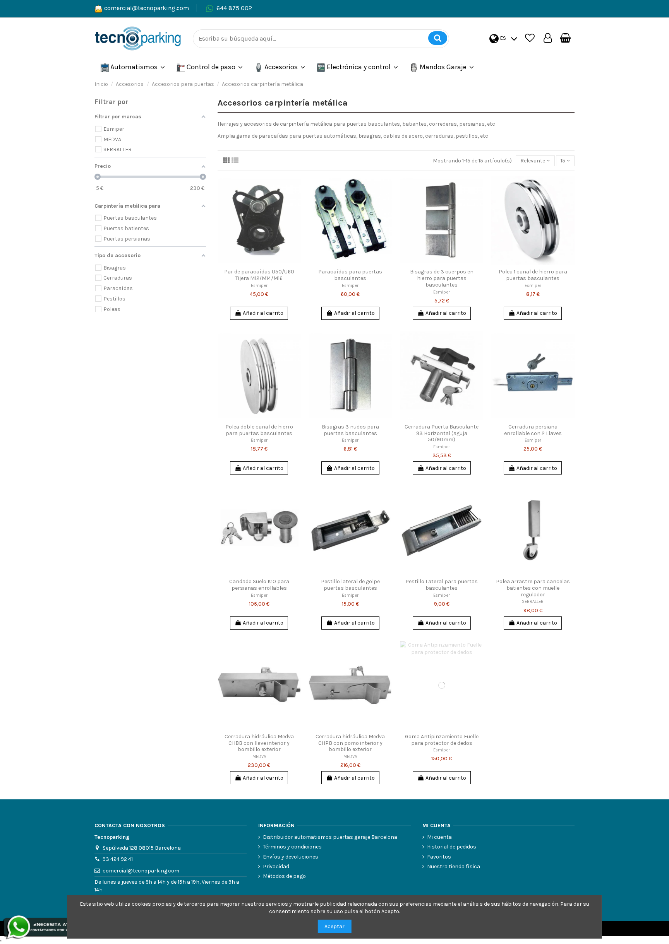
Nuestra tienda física (453, 866)
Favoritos (439, 857)
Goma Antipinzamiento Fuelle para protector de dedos (442, 739)
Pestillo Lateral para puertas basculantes (441, 584)
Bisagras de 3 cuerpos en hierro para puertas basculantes (441, 278)
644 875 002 (234, 8)
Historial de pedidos (451, 846)
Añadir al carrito (263, 313)
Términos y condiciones (292, 846)
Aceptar (334, 926)
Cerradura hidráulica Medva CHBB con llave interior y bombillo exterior (259, 743)
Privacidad (276, 866)
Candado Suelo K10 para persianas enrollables (259, 584)
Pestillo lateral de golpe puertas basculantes (350, 584)
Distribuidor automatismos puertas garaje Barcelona (330, 837)
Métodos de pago (284, 876)
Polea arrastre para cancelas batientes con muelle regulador (533, 588)
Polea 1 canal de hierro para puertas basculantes (533, 275)
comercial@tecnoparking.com (146, 8)
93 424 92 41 (118, 859)
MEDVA (259, 756)
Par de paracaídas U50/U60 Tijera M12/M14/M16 (259, 275)
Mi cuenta (439, 837)
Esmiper (259, 285)
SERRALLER (533, 601)
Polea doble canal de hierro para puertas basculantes (259, 430)
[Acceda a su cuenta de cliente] (548, 38)
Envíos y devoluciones (290, 857)
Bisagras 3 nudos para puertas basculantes (350, 430)
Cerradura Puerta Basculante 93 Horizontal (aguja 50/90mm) (442, 433)
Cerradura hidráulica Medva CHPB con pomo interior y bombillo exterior (350, 743)
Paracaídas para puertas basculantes (350, 275)
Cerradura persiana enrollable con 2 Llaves (533, 430)
